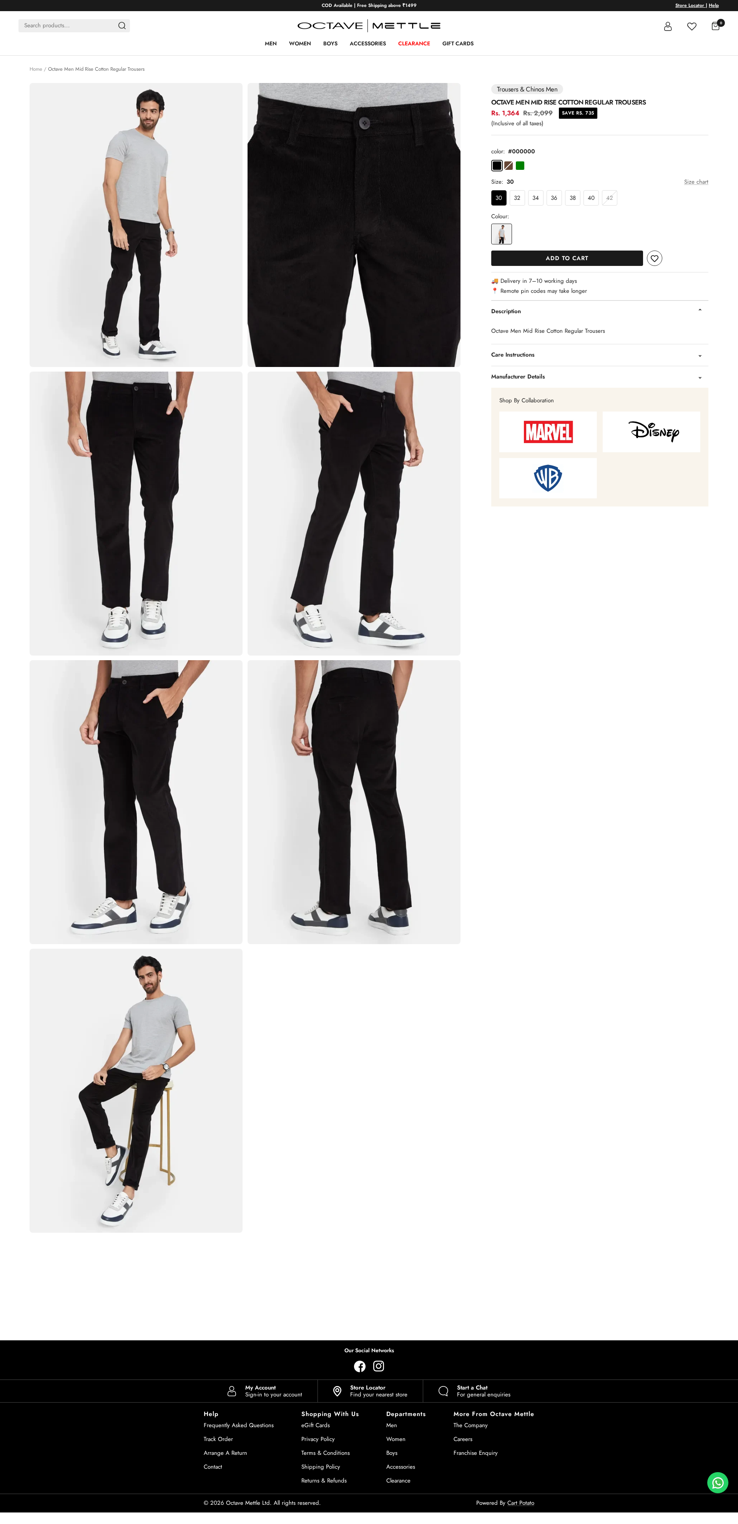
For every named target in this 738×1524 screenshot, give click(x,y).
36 (554, 198)
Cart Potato (520, 1503)
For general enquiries (483, 1391)
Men (271, 43)
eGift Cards (315, 1425)
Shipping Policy (320, 1467)
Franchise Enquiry (476, 1453)
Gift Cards (458, 43)
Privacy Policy (318, 1439)
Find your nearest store (378, 1391)
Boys (330, 43)
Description (506, 311)
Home (36, 69)
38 (573, 198)
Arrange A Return (225, 1453)
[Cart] (716, 26)
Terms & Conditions (325, 1453)
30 (498, 198)
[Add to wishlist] (654, 258)
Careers (463, 1439)
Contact (213, 1467)
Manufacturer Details (518, 376)
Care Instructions (513, 354)
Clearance (414, 43)
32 (517, 198)
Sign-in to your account (273, 1391)
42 (609, 198)
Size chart (696, 182)
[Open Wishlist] (691, 25)
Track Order (218, 1439)
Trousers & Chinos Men (527, 89)
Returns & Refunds (324, 1480)
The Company (471, 1425)
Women (300, 43)
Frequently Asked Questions (239, 1425)
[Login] (668, 26)
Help (714, 5)
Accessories (368, 43)
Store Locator (690, 5)
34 (535, 198)
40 (591, 198)
